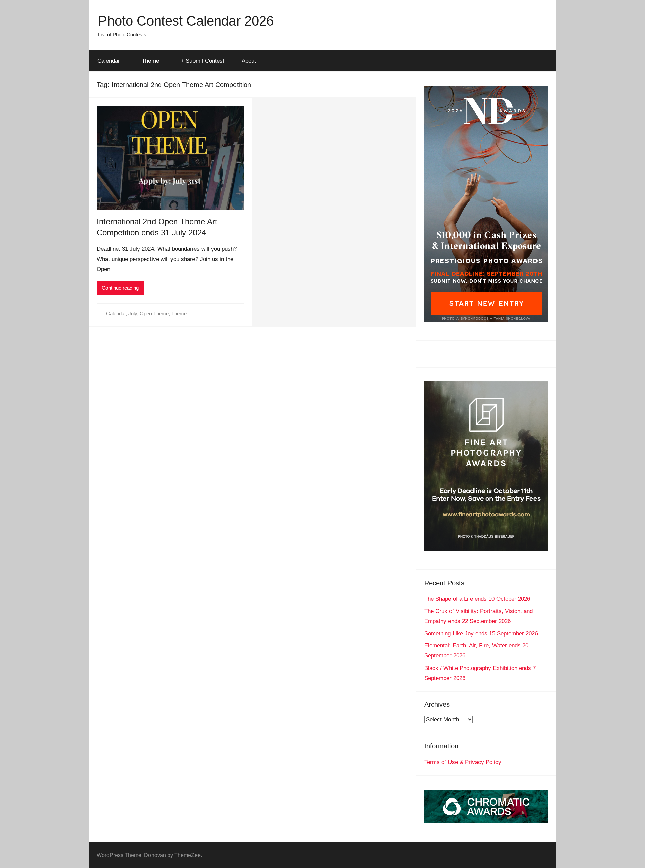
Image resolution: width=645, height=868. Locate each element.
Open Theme (154, 313)
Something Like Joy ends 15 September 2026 (481, 633)
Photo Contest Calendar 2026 (186, 20)
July (132, 313)
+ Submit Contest (202, 61)
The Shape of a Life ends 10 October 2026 (477, 599)
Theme (150, 61)
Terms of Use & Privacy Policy (462, 762)
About (249, 61)
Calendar (108, 61)
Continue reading (120, 288)
